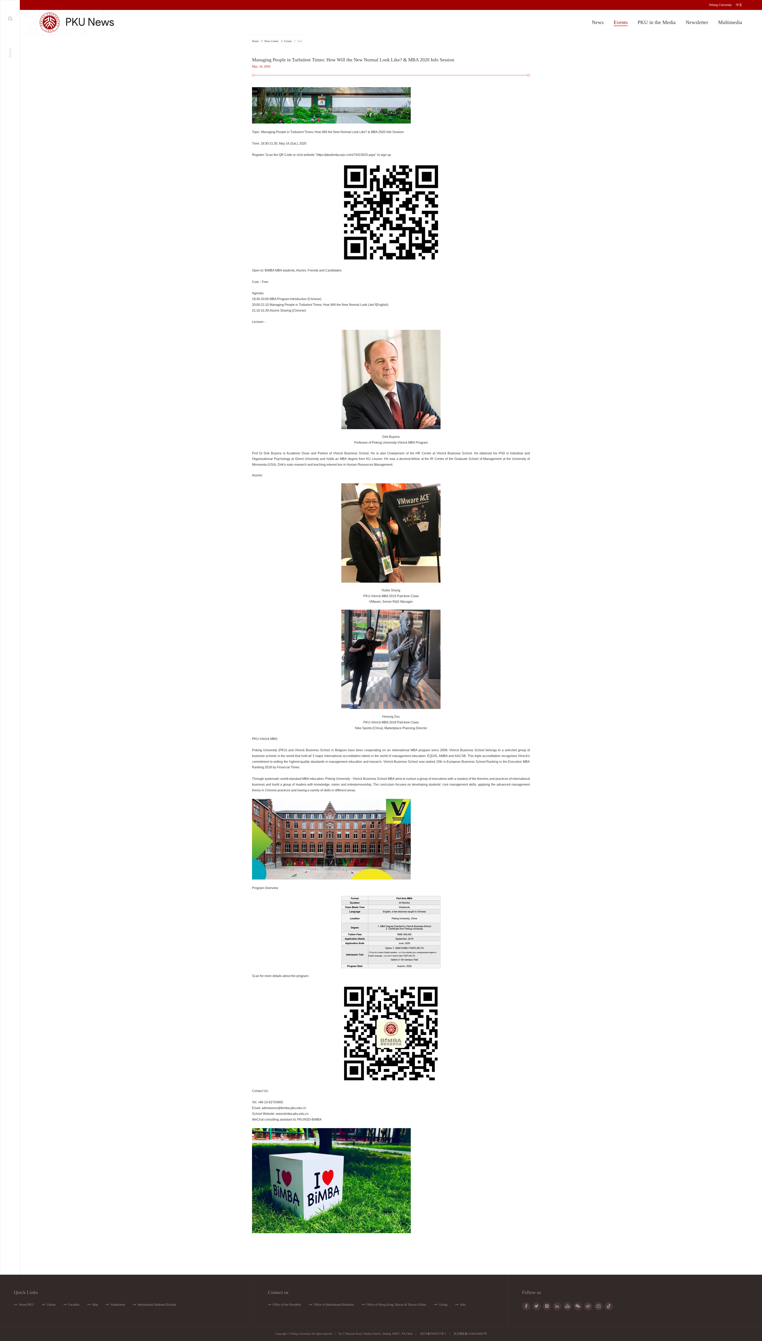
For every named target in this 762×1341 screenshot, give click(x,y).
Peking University (720, 5)
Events (621, 22)
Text (299, 41)
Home (255, 41)
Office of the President (287, 1304)
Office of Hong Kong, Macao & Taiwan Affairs (396, 1304)
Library (51, 1304)
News (598, 22)
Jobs (463, 1304)
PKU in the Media (657, 22)
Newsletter (697, 22)
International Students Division (157, 1304)
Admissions (117, 1304)
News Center (271, 41)
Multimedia (730, 22)
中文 (739, 5)
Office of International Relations (334, 1304)
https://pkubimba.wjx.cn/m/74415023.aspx (346, 154)
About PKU (26, 1304)
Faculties (73, 1304)
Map (95, 1304)
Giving (443, 1304)
